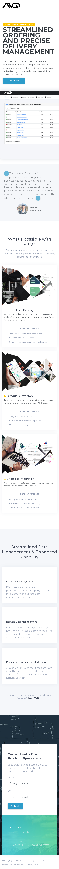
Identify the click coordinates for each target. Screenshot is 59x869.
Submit (15, 806)
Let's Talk (33, 698)
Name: (11, 777)
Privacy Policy (32, 864)
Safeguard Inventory (19, 395)
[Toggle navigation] (54, 6)
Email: (11, 791)
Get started (14, 80)
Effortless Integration (20, 478)
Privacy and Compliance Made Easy (26, 662)
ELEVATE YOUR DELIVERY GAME (19, 24)
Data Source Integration (19, 581)
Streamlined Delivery (20, 310)
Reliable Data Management (21, 621)
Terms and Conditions (12, 864)
